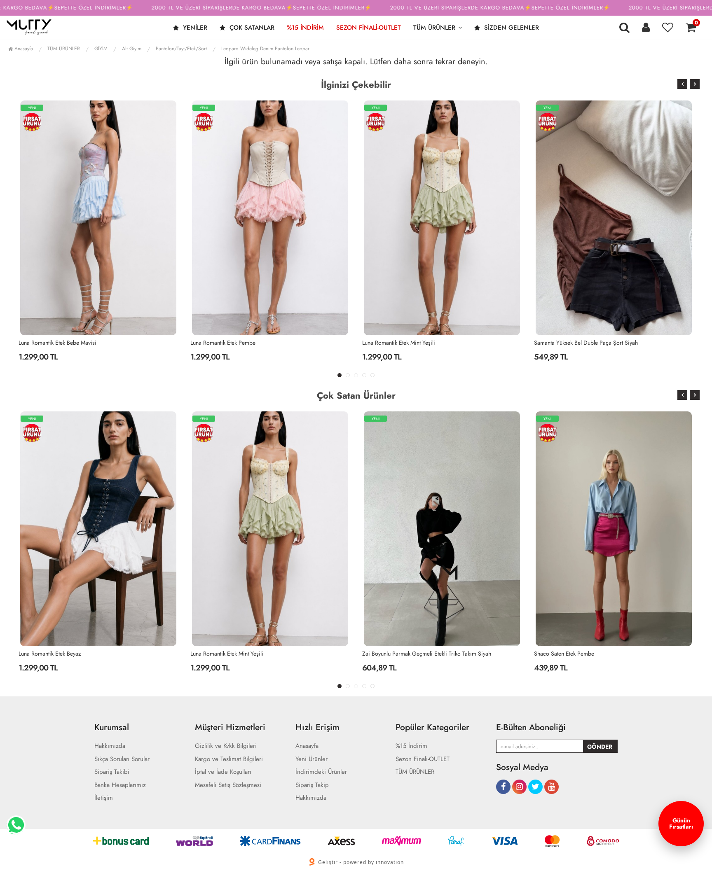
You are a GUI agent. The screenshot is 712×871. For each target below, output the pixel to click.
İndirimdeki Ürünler (321, 772)
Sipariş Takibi (111, 772)
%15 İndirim (305, 27)
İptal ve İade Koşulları (223, 772)
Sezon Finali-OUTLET (368, 27)
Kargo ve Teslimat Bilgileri (229, 759)
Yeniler (194, 27)
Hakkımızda (109, 746)
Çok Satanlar (250, 27)
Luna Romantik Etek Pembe (70, 343)
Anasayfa (23, 48)
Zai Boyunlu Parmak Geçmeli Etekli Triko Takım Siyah (327, 653)
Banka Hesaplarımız (120, 785)
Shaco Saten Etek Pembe (465, 653)
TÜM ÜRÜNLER (434, 27)
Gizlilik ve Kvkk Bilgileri (226, 746)
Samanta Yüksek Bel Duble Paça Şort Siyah (434, 343)
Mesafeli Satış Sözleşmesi (228, 785)
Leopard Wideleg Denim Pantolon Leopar (265, 48)
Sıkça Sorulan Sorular (122, 759)
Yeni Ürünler (311, 759)
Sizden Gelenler (510, 27)
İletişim (103, 798)
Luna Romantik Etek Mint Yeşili (246, 343)
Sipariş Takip (312, 785)
